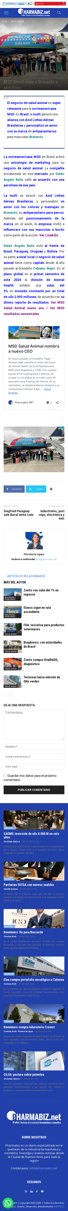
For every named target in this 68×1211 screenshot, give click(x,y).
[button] (6, 13)
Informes (9, 1021)
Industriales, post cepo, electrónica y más (51, 514)
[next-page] (11, 695)
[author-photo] (34, 549)
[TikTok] (36, 1191)
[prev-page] (6, 695)
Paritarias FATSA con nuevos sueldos (29, 885)
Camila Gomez (11, 889)
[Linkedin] (31, 1191)
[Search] (59, 13)
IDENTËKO (59, 1206)
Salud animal (17, 21)
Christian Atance (12, 841)
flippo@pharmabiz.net (46, 559)
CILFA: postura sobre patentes (24, 1074)
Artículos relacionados (26, 576)
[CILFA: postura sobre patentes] (34, 1060)
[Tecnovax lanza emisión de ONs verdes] (13, 681)
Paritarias (9, 879)
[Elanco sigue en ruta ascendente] (13, 612)
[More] (51, 489)
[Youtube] (42, 1191)
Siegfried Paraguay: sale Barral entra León (18, 513)
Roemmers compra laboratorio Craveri (29, 1027)
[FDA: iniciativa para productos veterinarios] (13, 629)
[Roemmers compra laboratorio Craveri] (34, 1013)
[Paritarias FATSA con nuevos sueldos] (34, 871)
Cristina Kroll (10, 936)
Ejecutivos (9, 926)
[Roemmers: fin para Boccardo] (34, 918)
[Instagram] (25, 1191)
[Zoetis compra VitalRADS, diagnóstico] (13, 664)
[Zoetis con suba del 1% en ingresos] (13, 594)
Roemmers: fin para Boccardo (23, 932)
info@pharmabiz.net (43, 1168)
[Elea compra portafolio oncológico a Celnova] (34, 966)
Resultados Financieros (10, 598)
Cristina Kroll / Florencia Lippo (18, 1031)
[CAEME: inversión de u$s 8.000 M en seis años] (34, 820)
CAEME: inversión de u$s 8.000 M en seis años (31, 835)
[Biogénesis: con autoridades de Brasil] (13, 646)
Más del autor (15, 582)
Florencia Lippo (34, 554)
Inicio (4, 21)
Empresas (9, 828)
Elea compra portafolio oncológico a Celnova (34, 980)
